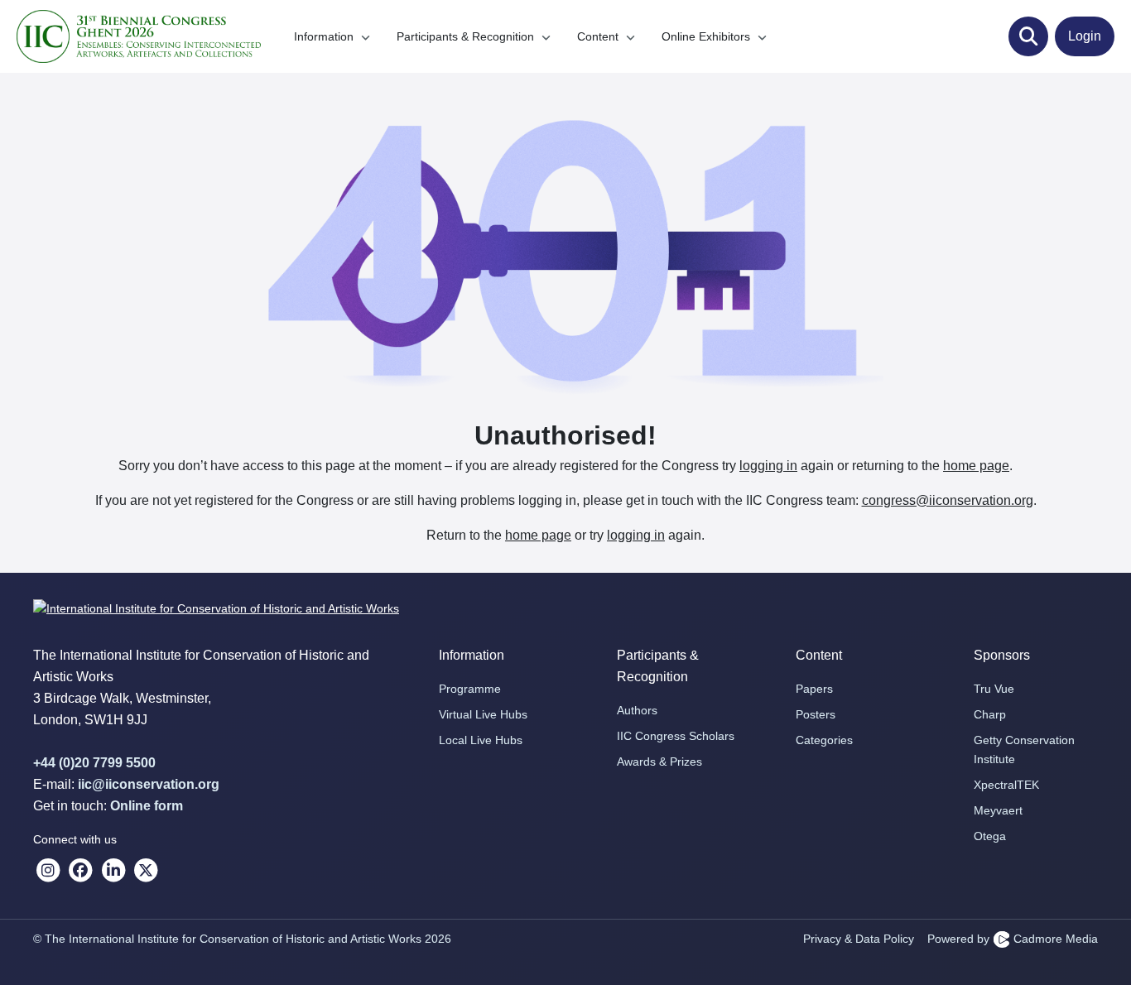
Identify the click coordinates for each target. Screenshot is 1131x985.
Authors (637, 710)
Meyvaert (998, 810)
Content (599, 36)
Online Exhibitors (707, 36)
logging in (768, 466)
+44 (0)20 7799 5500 (94, 763)
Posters (815, 714)
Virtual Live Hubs (483, 714)
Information (325, 36)
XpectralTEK (1006, 784)
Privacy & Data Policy (858, 938)
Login (1084, 36)
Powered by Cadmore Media (1012, 938)
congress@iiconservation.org (947, 500)
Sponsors (1002, 655)
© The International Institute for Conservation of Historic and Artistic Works (242, 938)
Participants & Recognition (467, 36)
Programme (470, 688)
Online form (146, 806)
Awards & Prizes (659, 761)
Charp (990, 714)
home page (976, 466)
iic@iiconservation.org (148, 784)
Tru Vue (994, 688)
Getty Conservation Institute (1024, 749)
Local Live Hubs (480, 740)
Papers (814, 688)
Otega (990, 836)
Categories (824, 740)
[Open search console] (1028, 36)
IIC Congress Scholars (675, 735)
